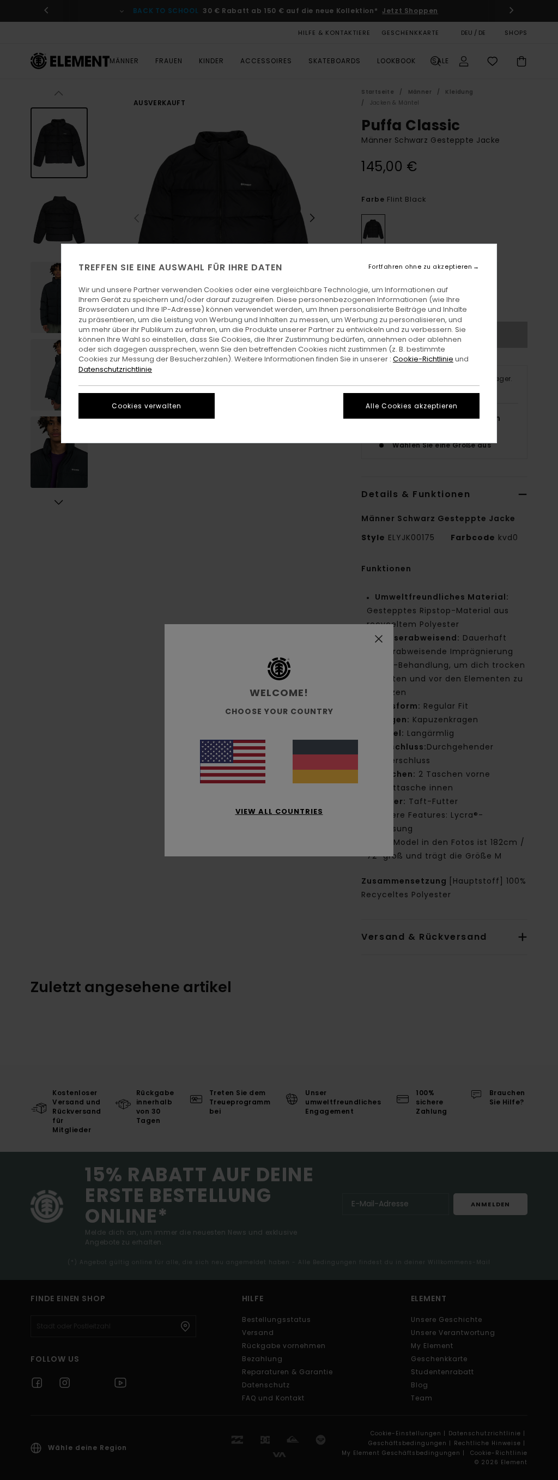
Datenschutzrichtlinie (115, 369)
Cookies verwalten (146, 405)
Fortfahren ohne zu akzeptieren (420, 267)
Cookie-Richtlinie (423, 359)
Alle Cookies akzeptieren (412, 405)
